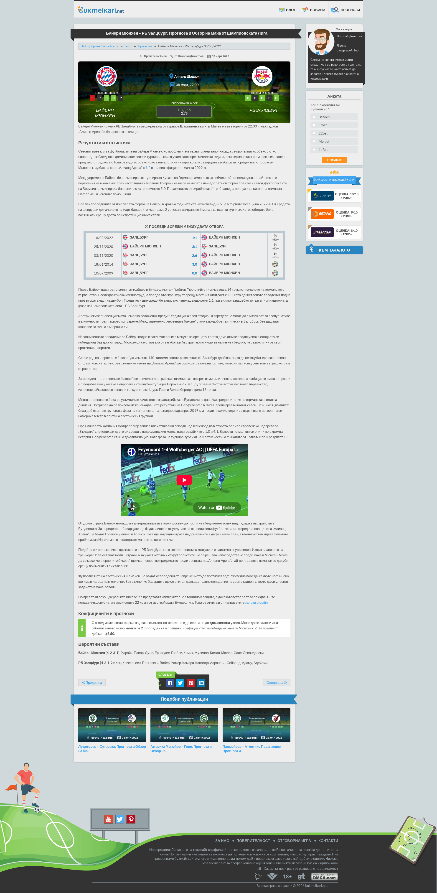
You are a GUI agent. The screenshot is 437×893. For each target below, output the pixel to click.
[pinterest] (130, 819)
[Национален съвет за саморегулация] (259, 876)
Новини (317, 10)
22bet (323, 133)
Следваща (275, 682)
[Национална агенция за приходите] (272, 876)
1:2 (147, 167)
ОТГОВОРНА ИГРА (294, 840)
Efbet (323, 125)
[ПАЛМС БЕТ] (322, 195)
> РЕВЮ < (346, 197)
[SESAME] (322, 232)
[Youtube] (108, 819)
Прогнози (350, 10)
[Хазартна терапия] (301, 876)
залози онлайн (256, 602)
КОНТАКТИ (328, 840)
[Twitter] (119, 819)
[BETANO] (322, 213)
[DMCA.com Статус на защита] (321, 876)
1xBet (323, 150)
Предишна (93, 682)
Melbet (324, 141)
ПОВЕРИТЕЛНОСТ (253, 840)
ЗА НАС (222, 840)
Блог (290, 10)
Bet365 (324, 117)
